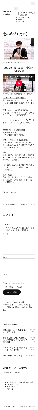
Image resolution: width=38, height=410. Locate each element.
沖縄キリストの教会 (7, 13)
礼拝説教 (22, 62)
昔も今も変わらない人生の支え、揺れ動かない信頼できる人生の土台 (15, 340)
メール (6, 266)
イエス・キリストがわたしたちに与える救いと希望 (15, 349)
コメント (6, 234)
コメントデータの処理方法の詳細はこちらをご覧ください (18, 307)
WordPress (32, 406)
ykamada (10, 62)
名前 (5, 257)
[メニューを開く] (33, 3)
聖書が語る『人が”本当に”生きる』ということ (15, 331)
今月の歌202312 (27, 204)
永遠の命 (13, 192)
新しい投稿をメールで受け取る (14, 287)
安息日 (6, 192)
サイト (5, 274)
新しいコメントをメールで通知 (14, 283)
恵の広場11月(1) (10, 204)
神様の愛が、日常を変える (13, 356)
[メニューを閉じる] (16, 8)
